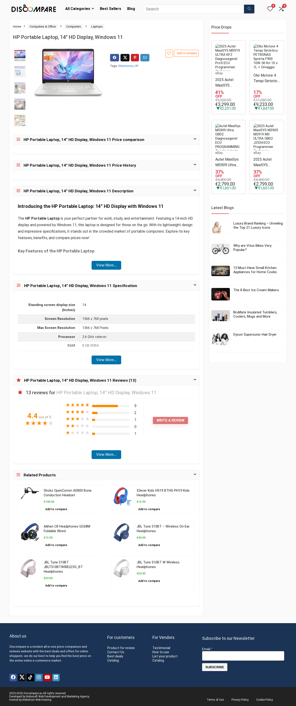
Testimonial (161, 648)
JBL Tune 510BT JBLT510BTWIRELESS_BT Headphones (63, 567)
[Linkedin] (56, 677)
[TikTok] (30, 677)
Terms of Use (215, 699)
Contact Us (115, 652)
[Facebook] (13, 677)
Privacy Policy (240, 699)
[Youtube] (47, 677)
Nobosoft (32, 696)
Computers (73, 26)
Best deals (115, 656)
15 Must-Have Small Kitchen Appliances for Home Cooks (255, 270)
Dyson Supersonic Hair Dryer (255, 334)
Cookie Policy (264, 699)
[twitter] (21, 677)
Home (17, 26)
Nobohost (28, 699)
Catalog (113, 660)
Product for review (121, 648)
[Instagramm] (39, 677)
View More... (106, 265)
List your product (165, 656)
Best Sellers (110, 8)
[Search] (249, 9)
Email (207, 649)
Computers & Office (43, 26)
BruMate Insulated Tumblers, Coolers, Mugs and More (255, 314)
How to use (160, 652)
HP (136, 66)
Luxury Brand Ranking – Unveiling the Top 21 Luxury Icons (258, 225)
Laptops (97, 26)
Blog (131, 8)
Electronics (125, 66)
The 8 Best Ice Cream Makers (256, 290)
